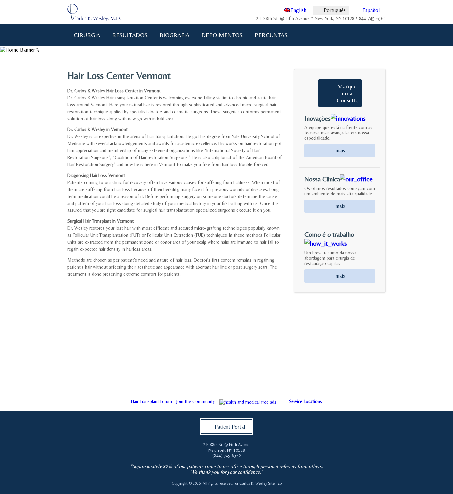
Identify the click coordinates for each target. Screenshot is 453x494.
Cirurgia (84, 35)
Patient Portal (230, 427)
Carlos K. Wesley (253, 483)
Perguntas (268, 35)
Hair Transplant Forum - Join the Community (173, 401)
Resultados (130, 34)
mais (340, 150)
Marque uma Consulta (347, 93)
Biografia (171, 35)
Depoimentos (222, 34)
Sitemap (275, 483)
